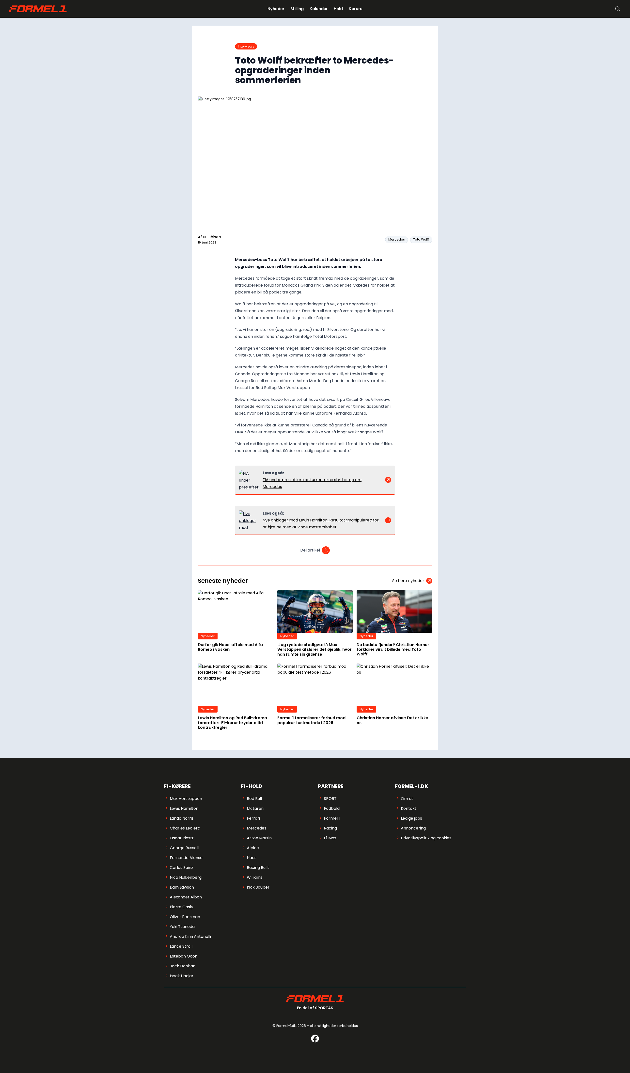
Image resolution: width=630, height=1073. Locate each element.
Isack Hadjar (181, 976)
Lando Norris (182, 818)
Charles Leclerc (185, 828)
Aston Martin (259, 838)
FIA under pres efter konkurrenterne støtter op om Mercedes (312, 483)
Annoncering (413, 828)
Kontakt (408, 808)
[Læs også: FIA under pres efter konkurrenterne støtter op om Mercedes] (249, 480)
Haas (251, 858)
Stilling (297, 9)
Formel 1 (332, 818)
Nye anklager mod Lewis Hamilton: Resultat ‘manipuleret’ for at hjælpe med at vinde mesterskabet (321, 523)
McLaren (255, 808)
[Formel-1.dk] (38, 8)
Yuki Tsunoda (182, 926)
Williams (255, 877)
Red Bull (254, 798)
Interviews (246, 46)
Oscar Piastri (182, 838)
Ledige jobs (411, 818)
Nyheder (276, 9)
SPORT (330, 798)
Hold (338, 9)
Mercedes (396, 239)
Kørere (355, 9)
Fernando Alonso (186, 858)
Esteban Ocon (183, 956)
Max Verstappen (186, 798)
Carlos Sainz (181, 867)
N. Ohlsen (212, 237)
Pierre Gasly (181, 907)
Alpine (253, 848)
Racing (330, 828)
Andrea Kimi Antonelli (190, 936)
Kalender (319, 9)
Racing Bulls (258, 867)
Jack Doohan (182, 966)
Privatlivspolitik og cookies (426, 838)
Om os (407, 798)
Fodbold (332, 808)
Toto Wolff (421, 239)
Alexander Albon (186, 897)
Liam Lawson (182, 887)
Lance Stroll (181, 946)
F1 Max (330, 838)
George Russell (184, 848)
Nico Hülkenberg (186, 877)
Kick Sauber (258, 887)
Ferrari (253, 818)
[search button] (617, 8)
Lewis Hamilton (184, 808)
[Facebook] (315, 1038)
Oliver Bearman (185, 917)
